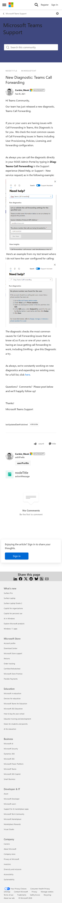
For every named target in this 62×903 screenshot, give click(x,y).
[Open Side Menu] (4, 4)
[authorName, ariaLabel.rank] (10, 92)
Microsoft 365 (9, 759)
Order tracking (9, 663)
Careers (7, 844)
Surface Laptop (9, 598)
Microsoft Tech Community (14, 814)
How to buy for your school (14, 714)
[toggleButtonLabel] (57, 13)
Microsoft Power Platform (13, 764)
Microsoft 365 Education (13, 708)
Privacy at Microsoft (11, 859)
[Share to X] (26, 578)
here (27, 374)
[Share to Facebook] (20, 578)
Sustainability (9, 879)
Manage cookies (47, 891)
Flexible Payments (11, 679)
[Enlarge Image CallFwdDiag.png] (31, 214)
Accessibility (8, 874)
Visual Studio (9, 829)
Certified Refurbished (12, 668)
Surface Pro (8, 593)
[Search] (36, 5)
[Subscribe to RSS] (41, 578)
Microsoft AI (8, 743)
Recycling (47, 895)
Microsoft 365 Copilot (12, 774)
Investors (7, 864)
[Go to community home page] (11, 4)
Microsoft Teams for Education (15, 703)
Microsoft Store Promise (13, 674)
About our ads (9, 898)
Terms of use (8, 895)
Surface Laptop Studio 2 (13, 603)
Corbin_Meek (22, 90)
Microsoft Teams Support (16, 13)
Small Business (9, 779)
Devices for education (12, 698)
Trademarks (21, 895)
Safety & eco (35, 895)
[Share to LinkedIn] (15, 578)
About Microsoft (10, 849)
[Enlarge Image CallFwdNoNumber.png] (31, 295)
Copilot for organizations (13, 608)
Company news (9, 854)
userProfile (23, 463)
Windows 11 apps (10, 628)
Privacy (34, 891)
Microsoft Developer (12, 799)
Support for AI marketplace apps (16, 809)
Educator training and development (17, 719)
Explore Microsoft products (14, 623)
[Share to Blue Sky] (36, 578)
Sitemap (7, 891)
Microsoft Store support (13, 653)
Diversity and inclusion (12, 869)
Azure (6, 794)
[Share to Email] (46, 578)
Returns (7, 658)
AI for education (10, 729)
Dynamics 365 (9, 754)
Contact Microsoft (21, 891)
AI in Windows (9, 618)
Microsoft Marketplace (12, 819)
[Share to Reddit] (31, 578)
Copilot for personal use (13, 613)
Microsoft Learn (10, 804)
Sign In (54, 4)
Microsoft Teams (10, 769)
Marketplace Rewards (12, 824)
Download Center (10, 648)
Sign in (17, 556)
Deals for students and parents (16, 724)
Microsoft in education (12, 693)
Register (45, 4)
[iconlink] (10, 474)
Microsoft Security (11, 748)
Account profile (9, 643)
